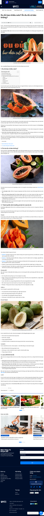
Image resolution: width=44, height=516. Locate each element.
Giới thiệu (2, 474)
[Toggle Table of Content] (17, 72)
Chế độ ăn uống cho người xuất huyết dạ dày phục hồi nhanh (10, 408)
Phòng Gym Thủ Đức (18, 477)
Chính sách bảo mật (4, 477)
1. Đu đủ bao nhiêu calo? (5, 73)
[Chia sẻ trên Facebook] (7, 390)
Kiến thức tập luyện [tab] (7, 10)
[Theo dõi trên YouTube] (40, 487)
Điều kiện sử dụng (4, 475)
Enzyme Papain (5, 80)
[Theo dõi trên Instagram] (31, 487)
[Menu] (1, 6)
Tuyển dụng (3, 480)
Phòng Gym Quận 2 (18, 474)
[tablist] (22, 10)
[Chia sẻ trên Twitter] (10, 390)
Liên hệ (2, 481)
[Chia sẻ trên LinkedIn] (11, 390)
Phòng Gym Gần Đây (18, 478)
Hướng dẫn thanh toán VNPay (6, 478)
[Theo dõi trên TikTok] (34, 487)
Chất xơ (4, 79)
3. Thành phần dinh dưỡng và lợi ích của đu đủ (10, 76)
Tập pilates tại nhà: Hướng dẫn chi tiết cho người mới (12, 437)
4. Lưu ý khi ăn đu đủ (5, 83)
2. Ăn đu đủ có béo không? (6, 74)
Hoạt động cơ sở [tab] (18, 10)
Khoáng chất (5, 78)
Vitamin (4, 77)
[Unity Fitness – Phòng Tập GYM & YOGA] (15, 6)
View (40, 2)
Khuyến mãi (17, 494)
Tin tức (16, 492)
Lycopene (4, 82)
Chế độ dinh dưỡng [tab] (28, 10)
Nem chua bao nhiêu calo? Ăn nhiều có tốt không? (30, 408)
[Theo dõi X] (37, 487)
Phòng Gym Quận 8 (18, 475)
